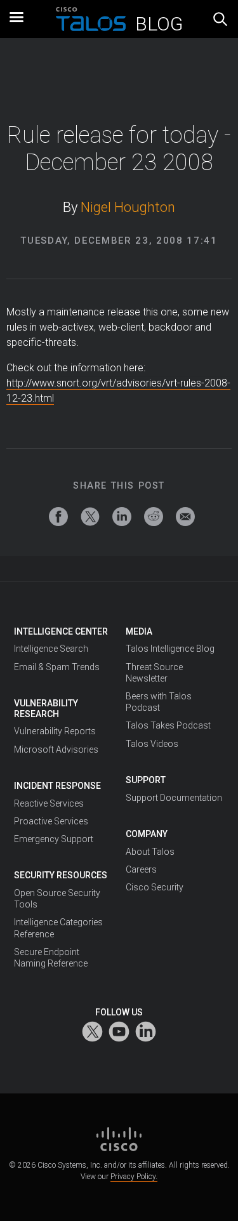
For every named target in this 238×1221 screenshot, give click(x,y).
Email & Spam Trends (57, 667)
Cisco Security (154, 887)
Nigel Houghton (128, 207)
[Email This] (185, 516)
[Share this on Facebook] (58, 516)
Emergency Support (53, 839)
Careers (141, 869)
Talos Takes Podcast (168, 725)
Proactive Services (51, 821)
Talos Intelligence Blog (170, 649)
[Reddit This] (153, 516)
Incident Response (57, 786)
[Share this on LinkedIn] (121, 516)
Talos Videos (152, 744)
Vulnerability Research (46, 708)
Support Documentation (174, 798)
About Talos (150, 852)
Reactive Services (49, 803)
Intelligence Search (51, 649)
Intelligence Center (61, 631)
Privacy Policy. (133, 1176)
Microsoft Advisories (56, 749)
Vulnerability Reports (55, 731)
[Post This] (90, 516)
